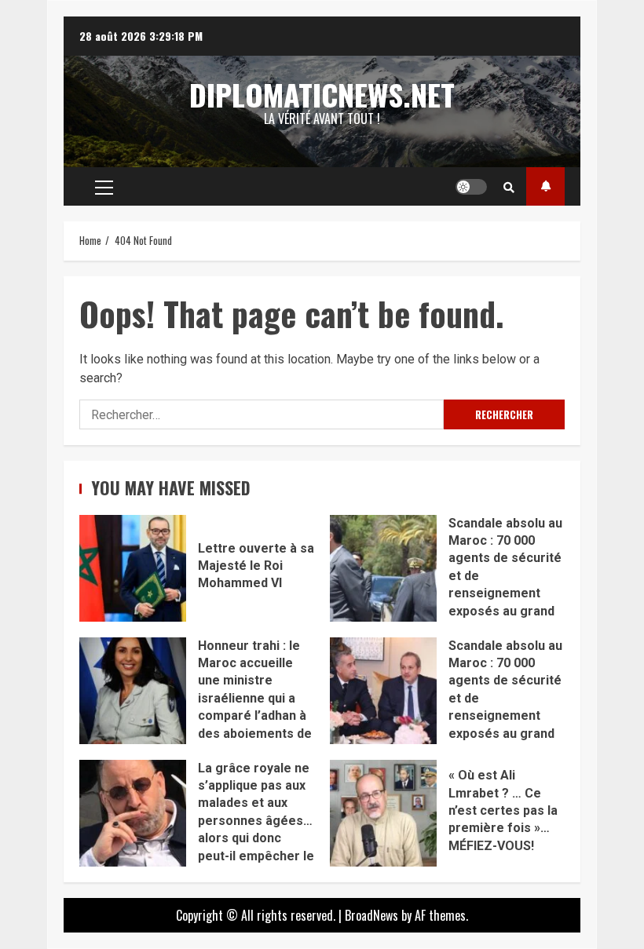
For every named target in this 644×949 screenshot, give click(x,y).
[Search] (508, 187)
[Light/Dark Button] (471, 187)
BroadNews (371, 915)
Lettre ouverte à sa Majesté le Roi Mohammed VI (132, 568)
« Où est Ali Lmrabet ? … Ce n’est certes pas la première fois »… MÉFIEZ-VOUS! (383, 813)
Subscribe (545, 186)
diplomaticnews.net (322, 94)
